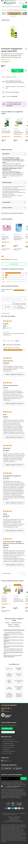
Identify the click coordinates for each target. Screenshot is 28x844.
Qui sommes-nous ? (8, 739)
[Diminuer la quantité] (3, 71)
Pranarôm (3, 59)
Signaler (17, 341)
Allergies (7, 622)
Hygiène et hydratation (16, 622)
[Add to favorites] (25, 70)
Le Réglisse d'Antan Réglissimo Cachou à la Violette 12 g (14, 634)
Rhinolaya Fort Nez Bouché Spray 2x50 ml (13, 650)
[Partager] (26, 48)
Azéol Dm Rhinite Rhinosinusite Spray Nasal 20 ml (13, 653)
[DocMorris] (10, 3)
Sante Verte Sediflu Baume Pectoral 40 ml (13, 649)
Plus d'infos (9, 105)
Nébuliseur (10, 624)
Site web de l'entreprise (9, 751)
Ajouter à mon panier (17, 70)
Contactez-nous (7, 728)
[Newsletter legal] (2, 787)
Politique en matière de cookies (14, 820)
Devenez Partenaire (8, 747)
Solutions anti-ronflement (14, 626)
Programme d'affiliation (9, 745)
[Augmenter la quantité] (7, 71)
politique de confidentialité (13, 786)
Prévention (16, 624)
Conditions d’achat (14, 819)
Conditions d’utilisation (14, 818)
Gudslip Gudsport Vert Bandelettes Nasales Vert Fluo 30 (13, 646)
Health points (6, 749)
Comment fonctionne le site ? (11, 741)
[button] (20, 573)
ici (19, 797)
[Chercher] (24, 6)
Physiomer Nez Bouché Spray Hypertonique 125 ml (13, 643)
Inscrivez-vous (23, 778)
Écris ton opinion (14, 264)
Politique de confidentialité (14, 817)
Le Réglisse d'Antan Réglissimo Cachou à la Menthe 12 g (14, 640)
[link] (9, 259)
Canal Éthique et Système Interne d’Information (14, 821)
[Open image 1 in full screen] (14, 32)
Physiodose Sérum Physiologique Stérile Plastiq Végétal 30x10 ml (13, 656)
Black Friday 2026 (7, 753)
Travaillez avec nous (8, 743)
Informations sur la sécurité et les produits (12, 213)
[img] (14, 61)
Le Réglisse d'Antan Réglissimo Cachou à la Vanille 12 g (14, 637)
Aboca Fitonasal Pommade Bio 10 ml (13, 632)
